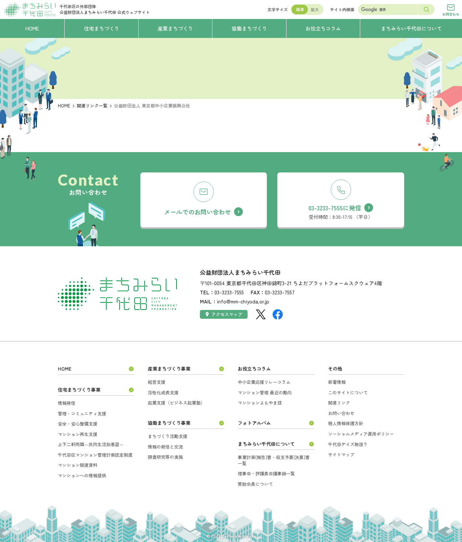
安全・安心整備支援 (77, 423)
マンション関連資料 (77, 465)
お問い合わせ (341, 413)
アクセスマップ (226, 314)
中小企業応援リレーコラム (264, 382)
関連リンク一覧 (92, 105)
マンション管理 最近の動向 (265, 392)
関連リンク (339, 402)
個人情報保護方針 (345, 423)
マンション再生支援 (77, 434)
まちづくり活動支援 (167, 436)
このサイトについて (348, 392)
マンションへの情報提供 (82, 475)
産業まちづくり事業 (169, 368)
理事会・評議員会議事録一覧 (266, 473)
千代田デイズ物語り (348, 444)
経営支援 (156, 382)
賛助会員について (255, 484)
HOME (64, 105)
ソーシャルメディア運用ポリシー (361, 434)
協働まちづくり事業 (169, 422)
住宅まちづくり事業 (79, 389)
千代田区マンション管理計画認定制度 (95, 455)
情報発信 (66, 403)
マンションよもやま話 (260, 402)
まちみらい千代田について (266, 443)
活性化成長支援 (163, 392)
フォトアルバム (254, 422)
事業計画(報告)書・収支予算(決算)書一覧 (274, 460)
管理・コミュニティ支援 (82, 413)
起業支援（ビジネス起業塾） (176, 402)
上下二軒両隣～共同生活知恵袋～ (91, 444)
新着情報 (337, 382)
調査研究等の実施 (165, 457)
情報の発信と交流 (165, 446)
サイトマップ (341, 454)
